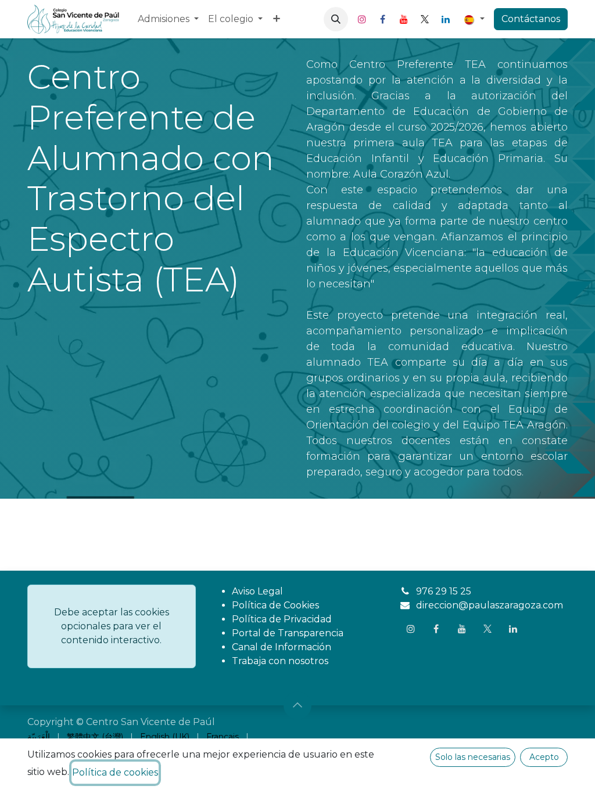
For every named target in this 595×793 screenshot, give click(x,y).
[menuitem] (168, 19)
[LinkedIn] (445, 19)
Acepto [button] (544, 757)
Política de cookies (115, 772)
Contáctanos (530, 18)
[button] (336, 19)
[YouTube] (404, 19)
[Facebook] (383, 19)
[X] (424, 19)
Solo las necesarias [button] (472, 757)
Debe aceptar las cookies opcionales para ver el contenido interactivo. (111, 626)
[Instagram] (362, 19)
